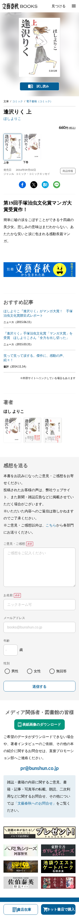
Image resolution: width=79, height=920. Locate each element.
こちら (51, 525)
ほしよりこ (12, 119)
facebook (22, 184)
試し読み (43, 86)
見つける (59, 6)
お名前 (8, 595)
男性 (14, 671)
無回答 (61, 671)
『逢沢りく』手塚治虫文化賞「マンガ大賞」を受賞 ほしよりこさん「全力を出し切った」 (38, 336)
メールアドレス (14, 618)
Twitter (33, 184)
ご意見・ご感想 (14, 543)
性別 (7, 663)
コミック (17, 101)
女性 (37, 671)
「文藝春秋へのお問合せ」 (35, 803)
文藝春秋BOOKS (19, 6)
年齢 (7, 640)
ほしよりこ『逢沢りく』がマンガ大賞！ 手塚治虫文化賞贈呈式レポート (38, 313)
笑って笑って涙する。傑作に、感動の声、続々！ (35, 358)
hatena (45, 184)
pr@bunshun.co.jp (39, 768)
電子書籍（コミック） (39, 101)
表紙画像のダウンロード (41, 724)
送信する (39, 686)
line (56, 184)
